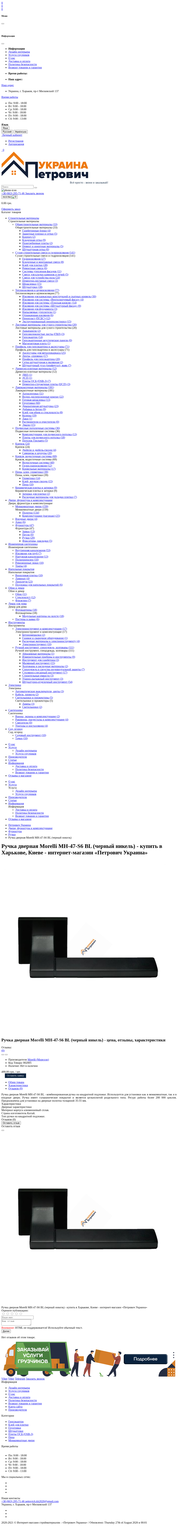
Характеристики (18, 1085)
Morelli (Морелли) (38, 1059)
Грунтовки (14, 1427)
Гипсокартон (16, 1421)
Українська (20, 131)
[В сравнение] (6, 1054)
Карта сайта (15, 1406)
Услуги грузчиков (18, 54)
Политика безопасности (22, 64)
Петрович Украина (19, 825)
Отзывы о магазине (19, 775)
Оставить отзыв (11, 1123)
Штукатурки (15, 1430)
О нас (11, 58)
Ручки (12, 834)
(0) (3, 1050)
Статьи (12, 759)
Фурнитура (15, 831)
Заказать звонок (34, 193)
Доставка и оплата (19, 61)
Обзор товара (16, 1082)
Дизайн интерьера (19, 51)
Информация (16, 763)
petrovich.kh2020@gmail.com (42, 1501)
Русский (7, 131)
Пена (11, 1437)
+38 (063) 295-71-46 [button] (13, 1501)
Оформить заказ (10, 209)
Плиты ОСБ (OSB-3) (20, 1434)
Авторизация (16, 144)
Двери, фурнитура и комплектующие (30, 828)
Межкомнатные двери (21, 1440)
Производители (17, 756)
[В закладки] (2, 1054)
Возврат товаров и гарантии (25, 67)
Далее (6, 1331)
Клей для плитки (18, 1424)
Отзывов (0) (15, 1088)
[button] (7, 85)
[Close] (2, 1130)
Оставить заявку (15, 1075)
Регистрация (15, 140)
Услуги (12, 747)
